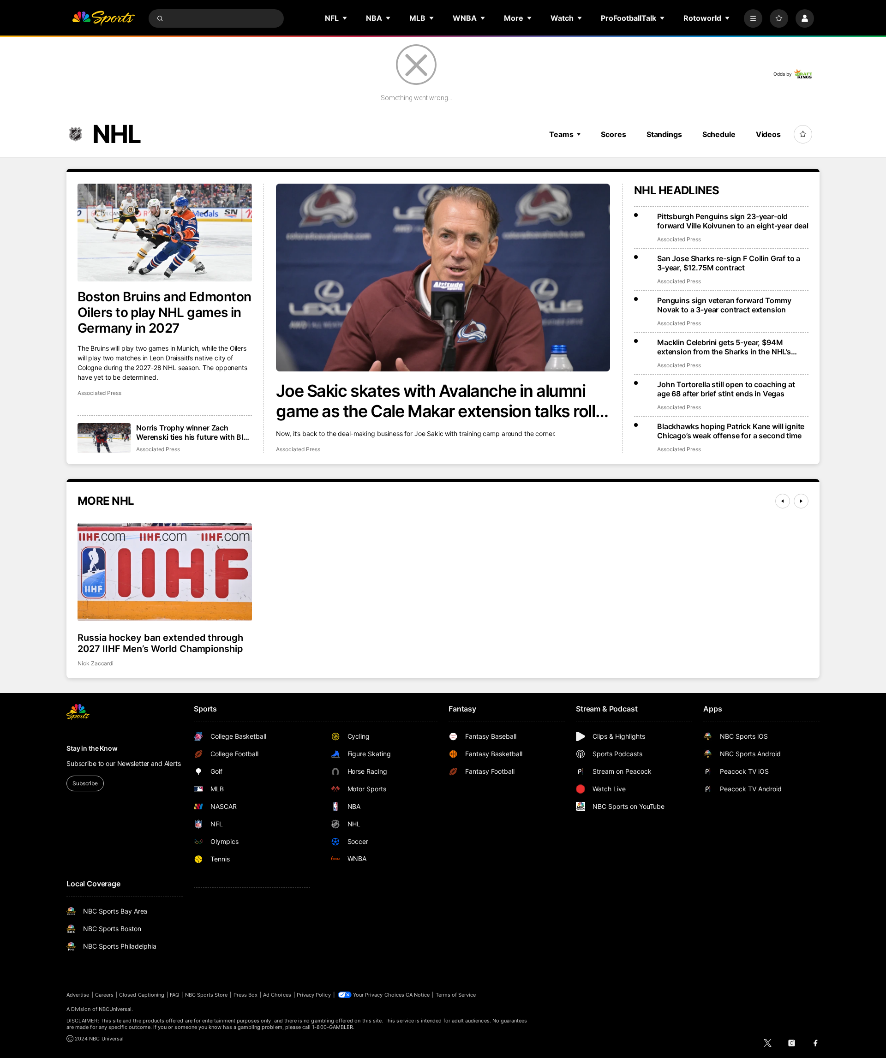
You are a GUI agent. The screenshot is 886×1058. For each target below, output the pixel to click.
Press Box (245, 995)
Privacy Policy (314, 995)
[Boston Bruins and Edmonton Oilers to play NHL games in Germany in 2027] (165, 232)
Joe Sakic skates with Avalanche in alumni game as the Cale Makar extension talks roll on (435, 401)
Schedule (719, 134)
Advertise (78, 995)
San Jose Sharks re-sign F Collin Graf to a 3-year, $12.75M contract (728, 263)
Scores (613, 134)
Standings (664, 134)
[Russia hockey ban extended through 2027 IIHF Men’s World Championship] (165, 572)
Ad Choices (277, 995)
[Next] (801, 501)
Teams (561, 134)
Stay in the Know (92, 748)
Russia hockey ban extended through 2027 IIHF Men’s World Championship (160, 643)
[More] (753, 18)
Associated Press (298, 449)
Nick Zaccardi (96, 663)
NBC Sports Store (206, 995)
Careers (104, 995)
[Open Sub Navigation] (345, 18)
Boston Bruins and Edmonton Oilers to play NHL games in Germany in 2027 (164, 312)
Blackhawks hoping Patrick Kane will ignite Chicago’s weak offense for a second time (730, 431)
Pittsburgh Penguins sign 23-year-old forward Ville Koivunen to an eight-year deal (732, 221)
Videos (768, 134)
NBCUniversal (115, 1009)
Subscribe (85, 783)
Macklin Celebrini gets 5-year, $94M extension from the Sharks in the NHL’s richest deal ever (724, 347)
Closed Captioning (141, 995)
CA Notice (418, 995)
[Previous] (782, 501)
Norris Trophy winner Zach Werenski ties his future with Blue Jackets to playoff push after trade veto (194, 432)
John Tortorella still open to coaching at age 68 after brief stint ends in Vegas (726, 389)
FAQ (174, 995)
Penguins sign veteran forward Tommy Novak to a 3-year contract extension (724, 305)
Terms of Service (456, 995)
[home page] (103, 18)
